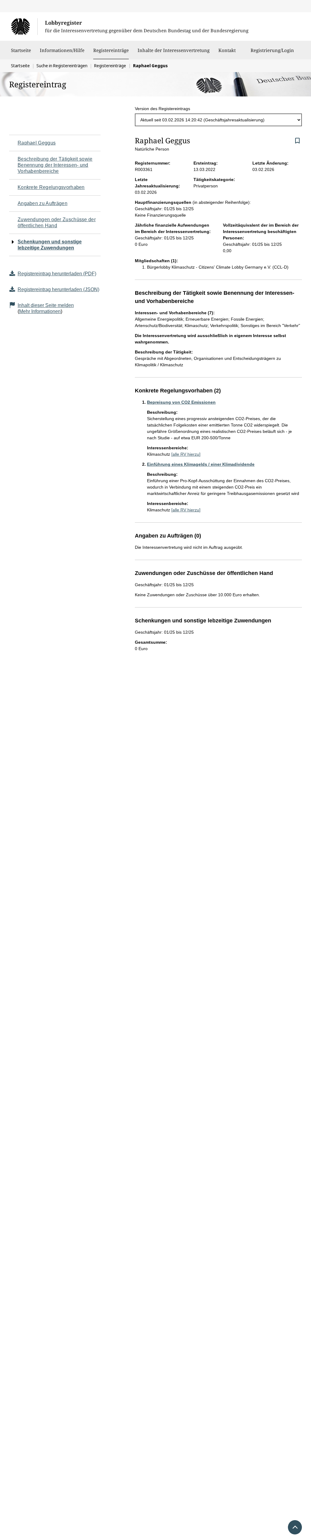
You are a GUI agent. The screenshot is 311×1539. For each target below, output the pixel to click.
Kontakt (227, 50)
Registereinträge (111, 50)
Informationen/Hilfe (62, 50)
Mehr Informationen (40, 311)
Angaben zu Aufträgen (42, 203)
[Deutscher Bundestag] (24, 26)
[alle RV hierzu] (185, 454)
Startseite (21, 50)
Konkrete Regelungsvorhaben (51, 187)
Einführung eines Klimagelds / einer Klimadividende (201, 464)
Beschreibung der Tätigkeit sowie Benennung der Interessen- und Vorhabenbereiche (55, 165)
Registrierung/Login (272, 50)
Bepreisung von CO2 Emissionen (181, 402)
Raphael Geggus (37, 142)
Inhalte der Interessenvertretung (174, 50)
